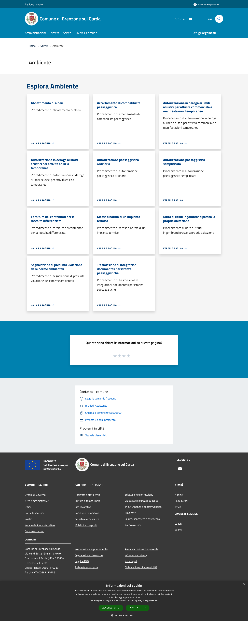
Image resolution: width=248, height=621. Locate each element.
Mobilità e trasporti (86, 525)
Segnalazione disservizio (89, 555)
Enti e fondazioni (34, 513)
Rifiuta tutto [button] (138, 607)
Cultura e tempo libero (87, 501)
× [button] (244, 584)
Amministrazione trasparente (141, 549)
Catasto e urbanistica (87, 519)
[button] (123, 615)
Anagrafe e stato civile (87, 495)
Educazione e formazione (139, 495)
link (156, 600)
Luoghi (178, 524)
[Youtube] (189, 18)
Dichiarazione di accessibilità (141, 567)
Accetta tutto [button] (110, 607)
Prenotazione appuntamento (91, 549)
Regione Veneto (34, 4)
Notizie (179, 495)
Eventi (178, 530)
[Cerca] (219, 19)
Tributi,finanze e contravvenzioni (143, 507)
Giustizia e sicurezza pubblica (141, 501)
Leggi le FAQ (82, 561)
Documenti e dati (34, 531)
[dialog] (124, 601)
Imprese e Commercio (87, 513)
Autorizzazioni (133, 525)
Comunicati (181, 501)
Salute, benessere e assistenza (142, 519)
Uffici (28, 507)
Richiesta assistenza (86, 567)
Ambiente (130, 513)
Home (32, 46)
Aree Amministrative (37, 501)
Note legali (131, 561)
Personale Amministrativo (40, 525)
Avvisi (178, 507)
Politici (29, 519)
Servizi (44, 46)
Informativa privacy (136, 555)
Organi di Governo (35, 495)
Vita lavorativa (83, 507)
